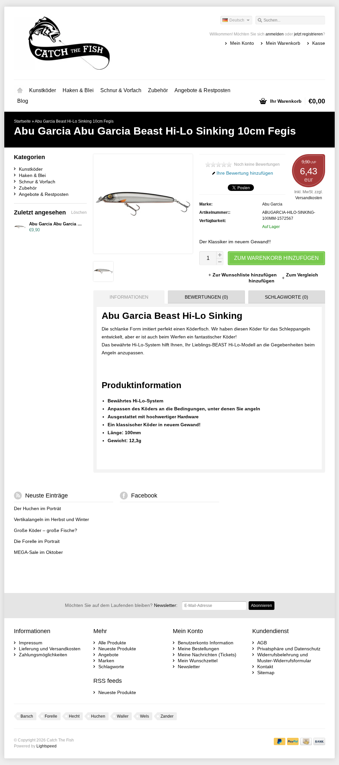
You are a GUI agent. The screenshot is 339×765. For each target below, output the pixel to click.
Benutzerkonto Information (205, 642)
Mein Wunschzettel (198, 660)
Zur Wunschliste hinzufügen (245, 274)
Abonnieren (261, 605)
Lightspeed (46, 746)
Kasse (318, 43)
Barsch (27, 716)
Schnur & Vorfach (120, 90)
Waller (122, 716)
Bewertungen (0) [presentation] (206, 297)
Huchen (98, 716)
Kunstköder (42, 90)
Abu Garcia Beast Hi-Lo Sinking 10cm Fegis (74, 121)
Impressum (30, 642)
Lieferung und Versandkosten (49, 648)
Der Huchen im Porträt (37, 508)
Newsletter (189, 666)
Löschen (79, 212)
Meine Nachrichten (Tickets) (207, 654)
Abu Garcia (272, 204)
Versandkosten (308, 198)
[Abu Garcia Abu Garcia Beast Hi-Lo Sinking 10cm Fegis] (103, 279)
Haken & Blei (78, 90)
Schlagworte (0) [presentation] (286, 297)
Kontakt (265, 666)
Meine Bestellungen (198, 648)
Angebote (108, 654)
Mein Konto (242, 43)
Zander (167, 716)
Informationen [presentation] (129, 297)
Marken (106, 660)
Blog (22, 101)
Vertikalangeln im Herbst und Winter (51, 519)
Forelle (51, 716)
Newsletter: (121, 605)
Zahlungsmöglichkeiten (43, 654)
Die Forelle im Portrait (37, 541)
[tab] (127, 297)
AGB (262, 642)
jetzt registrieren (308, 34)
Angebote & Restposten (202, 90)
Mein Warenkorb (283, 43)
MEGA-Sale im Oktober (38, 552)
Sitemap (265, 672)
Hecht (74, 716)
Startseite (20, 90)
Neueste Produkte (117, 648)
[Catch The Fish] (92, 43)
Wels (144, 716)
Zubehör (158, 90)
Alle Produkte (112, 642)
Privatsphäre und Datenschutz (288, 648)
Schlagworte (111, 666)
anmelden (275, 34)
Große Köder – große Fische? (45, 530)
